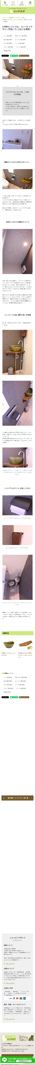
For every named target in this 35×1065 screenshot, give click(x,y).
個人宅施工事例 (8, 39)
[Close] (34, 1057)
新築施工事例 (7, 50)
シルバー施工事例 (8, 47)
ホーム (4, 17)
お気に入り (13, 4)
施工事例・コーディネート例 (16, 17)
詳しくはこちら (10, 963)
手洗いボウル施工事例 (21, 36)
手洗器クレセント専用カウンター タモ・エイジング (25, 655)
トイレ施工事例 (8, 36)
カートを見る (5, 4)
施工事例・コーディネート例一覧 (18, 798)
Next (31, 648)
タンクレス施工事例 (20, 39)
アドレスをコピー (25, 55)
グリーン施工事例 (21, 47)
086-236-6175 (10, 1049)
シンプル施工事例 (19, 43)
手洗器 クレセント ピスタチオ (8, 654)
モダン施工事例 (8, 43)
